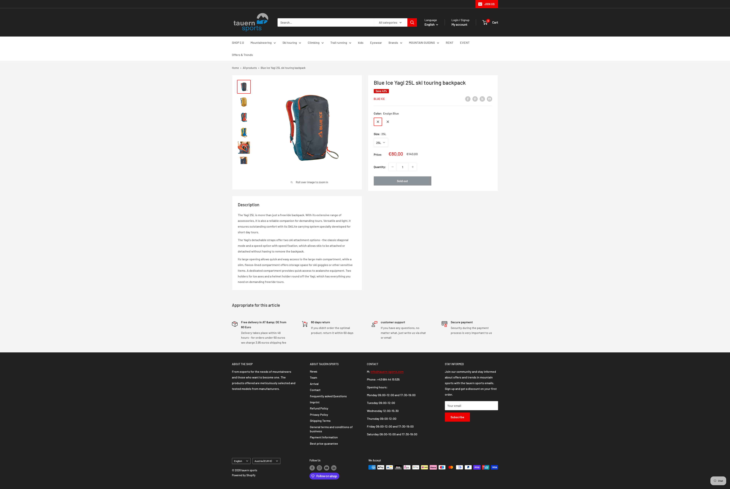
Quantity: (380, 167)
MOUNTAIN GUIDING (422, 42)
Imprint (315, 402)
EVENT (465, 42)
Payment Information (324, 437)
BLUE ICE (379, 99)
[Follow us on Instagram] (319, 467)
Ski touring (289, 42)
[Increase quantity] (413, 167)
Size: (380, 134)
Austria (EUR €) (263, 461)
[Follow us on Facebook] (312, 467)
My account (459, 24)
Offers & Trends (242, 55)
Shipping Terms (320, 420)
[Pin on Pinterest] (475, 99)
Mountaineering (261, 42)
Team (313, 377)
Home (235, 67)
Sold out (402, 181)
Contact (315, 390)
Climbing (314, 42)
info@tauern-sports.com (387, 371)
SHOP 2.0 (238, 42)
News (313, 371)
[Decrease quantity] (393, 167)
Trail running (338, 42)
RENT (449, 42)
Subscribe (457, 417)
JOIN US (489, 4)
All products (250, 67)
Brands (393, 42)
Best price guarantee (324, 443)
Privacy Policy (319, 414)
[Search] (412, 22)
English (238, 461)
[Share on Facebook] (468, 99)
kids (360, 42)
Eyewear (376, 42)
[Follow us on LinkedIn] (333, 467)
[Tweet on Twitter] (482, 99)
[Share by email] (489, 99)
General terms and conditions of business (331, 429)
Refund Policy (319, 408)
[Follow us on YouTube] (326, 467)
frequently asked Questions (328, 396)
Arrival (314, 383)
